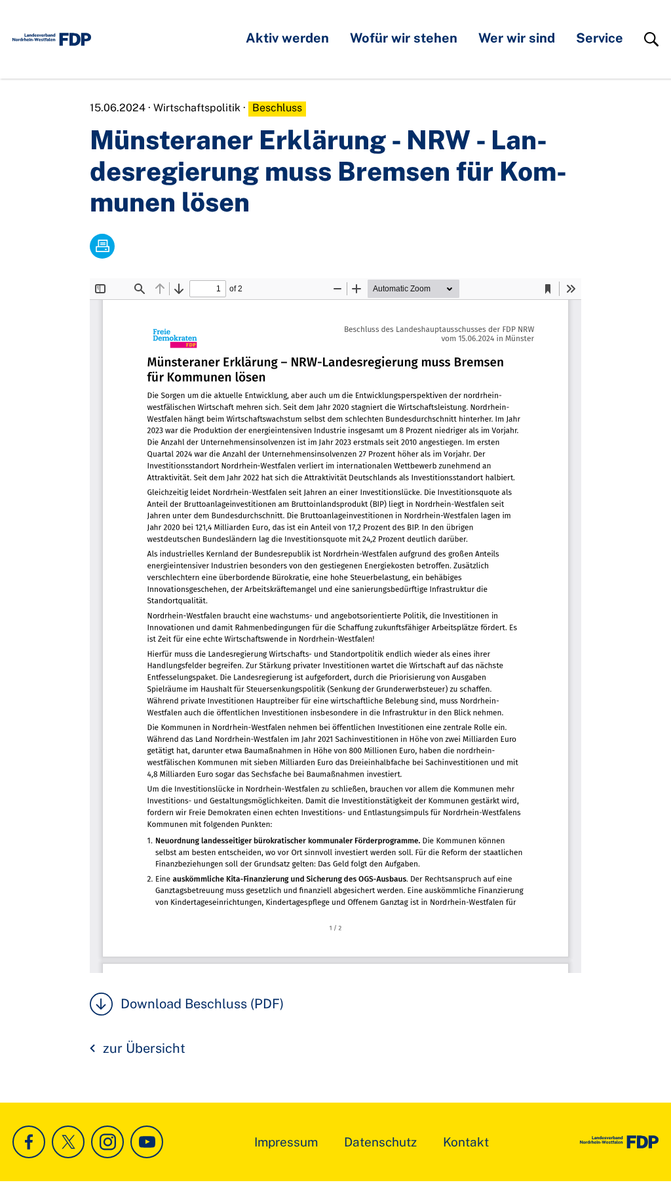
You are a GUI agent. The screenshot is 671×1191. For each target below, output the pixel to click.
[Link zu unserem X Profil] (68, 1142)
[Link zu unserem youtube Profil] (146, 1142)
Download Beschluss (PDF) (202, 1004)
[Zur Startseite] (51, 39)
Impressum (286, 1142)
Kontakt (466, 1142)
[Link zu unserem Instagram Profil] (107, 1142)
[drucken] (102, 246)
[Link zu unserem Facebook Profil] (28, 1142)
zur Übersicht (144, 1048)
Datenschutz (380, 1142)
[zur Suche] (651, 39)
